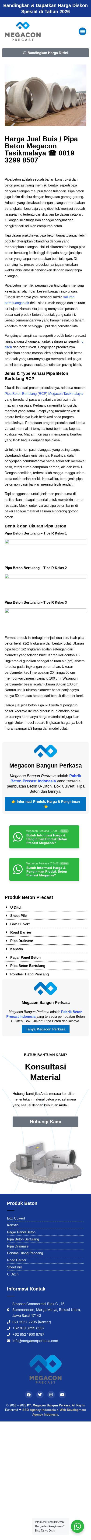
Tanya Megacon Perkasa (45, 1029)
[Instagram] (51, 1394)
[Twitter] (40, 1394)
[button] (82, 31)
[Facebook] (28, 1394)
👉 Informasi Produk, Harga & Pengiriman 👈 (45, 804)
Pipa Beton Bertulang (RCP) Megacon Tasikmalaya (44, 394)
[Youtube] (62, 1394)
